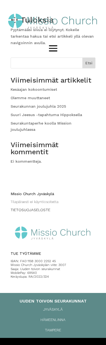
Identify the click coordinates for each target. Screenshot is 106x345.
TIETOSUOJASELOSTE (30, 210)
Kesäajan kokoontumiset (34, 89)
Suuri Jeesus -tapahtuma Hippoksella (46, 115)
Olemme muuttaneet (30, 98)
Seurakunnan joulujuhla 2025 (38, 106)
